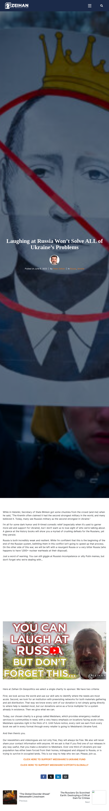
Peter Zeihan (59, 268)
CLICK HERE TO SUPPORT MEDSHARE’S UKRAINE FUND (54, 759)
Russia (73, 268)
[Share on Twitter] (51, 776)
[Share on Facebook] (44, 776)
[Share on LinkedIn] (58, 776)
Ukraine (80, 268)
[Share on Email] (65, 776)
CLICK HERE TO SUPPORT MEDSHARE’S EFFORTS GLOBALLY (54, 765)
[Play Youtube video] (54, 650)
